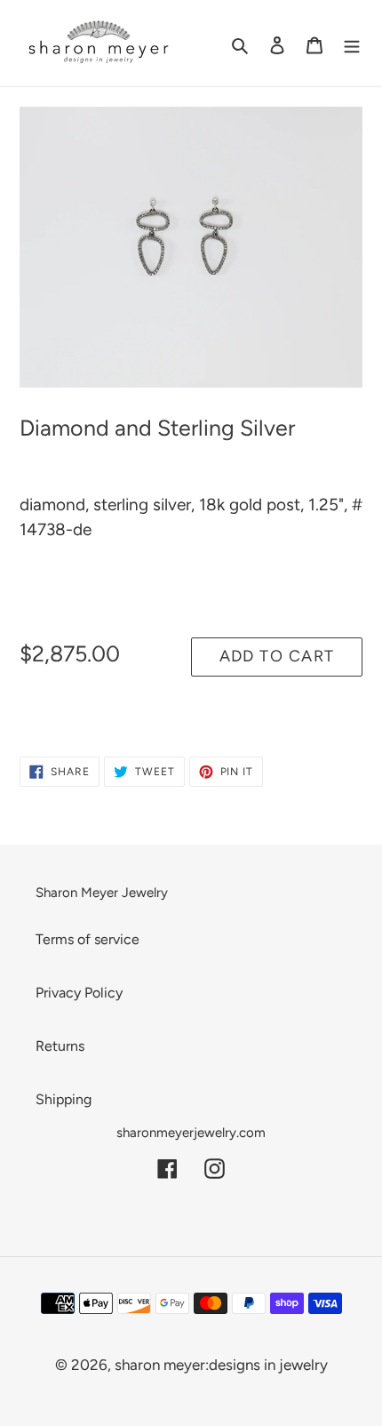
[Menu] (351, 43)
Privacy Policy (79, 992)
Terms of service (87, 939)
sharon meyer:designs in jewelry (221, 1365)
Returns (60, 1045)
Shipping (64, 1099)
